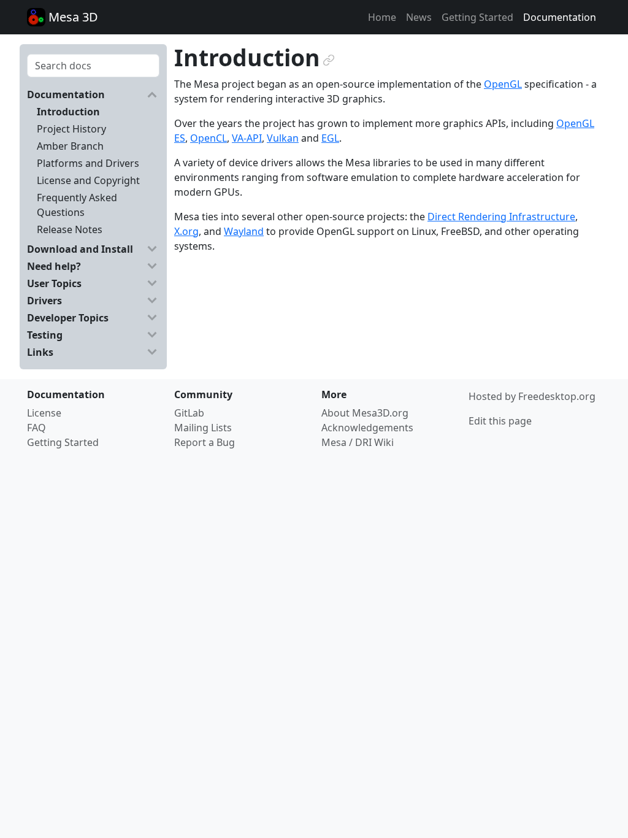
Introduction (68, 111)
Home (382, 17)
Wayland (244, 231)
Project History (71, 129)
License (44, 413)
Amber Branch (70, 146)
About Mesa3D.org (364, 413)
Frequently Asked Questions (77, 205)
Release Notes (69, 229)
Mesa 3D (71, 17)
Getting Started (477, 17)
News (419, 17)
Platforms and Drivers (88, 163)
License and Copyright (88, 180)
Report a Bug (204, 442)
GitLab (189, 413)
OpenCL (208, 138)
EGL (330, 138)
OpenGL (503, 84)
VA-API (247, 138)
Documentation (559, 17)
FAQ (36, 427)
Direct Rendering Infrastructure (501, 216)
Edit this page (500, 421)
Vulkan (283, 138)
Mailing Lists (203, 427)
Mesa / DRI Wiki (357, 442)
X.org (186, 231)
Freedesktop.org (556, 396)
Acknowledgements (367, 427)
